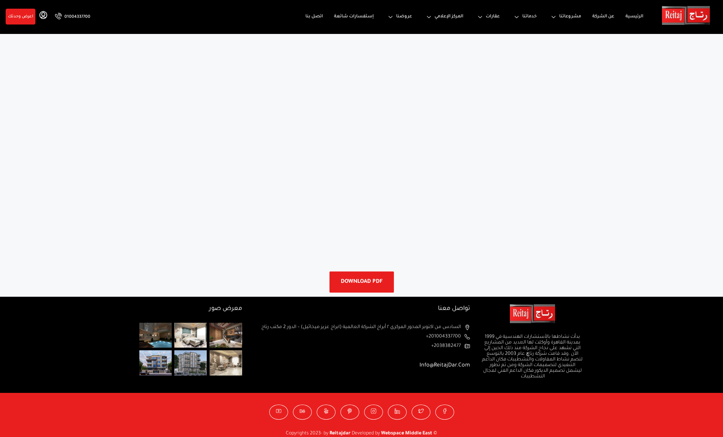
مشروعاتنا (570, 16)
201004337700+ (443, 336)
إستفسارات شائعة (354, 16)
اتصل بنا (314, 16)
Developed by (355, 433)
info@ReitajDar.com (444, 366)
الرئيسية (634, 16)
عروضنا (404, 16)
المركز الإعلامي (449, 16)
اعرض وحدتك (20, 16)
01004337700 (76, 17)
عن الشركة (603, 16)
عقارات (493, 16)
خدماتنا (529, 16)
